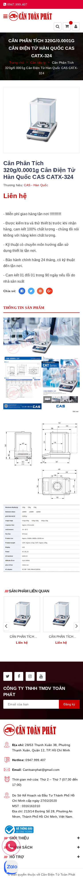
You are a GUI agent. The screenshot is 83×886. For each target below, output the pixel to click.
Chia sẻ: (9, 291)
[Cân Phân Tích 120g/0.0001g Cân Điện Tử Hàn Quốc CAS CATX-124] (61, 614)
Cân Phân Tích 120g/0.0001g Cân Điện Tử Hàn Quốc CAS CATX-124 (61, 637)
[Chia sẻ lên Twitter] (31, 291)
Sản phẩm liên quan (29, 591)
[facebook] (18, 676)
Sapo (52, 880)
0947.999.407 (35, 760)
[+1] (49, 291)
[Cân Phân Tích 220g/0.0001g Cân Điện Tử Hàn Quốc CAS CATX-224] (22, 614)
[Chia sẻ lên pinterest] (40, 291)
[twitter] (7, 676)
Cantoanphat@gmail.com (41, 769)
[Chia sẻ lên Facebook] (22, 291)
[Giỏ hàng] (67, 27)
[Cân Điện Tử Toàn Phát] (30, 16)
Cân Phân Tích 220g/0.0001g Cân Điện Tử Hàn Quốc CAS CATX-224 (21, 637)
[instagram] (30, 676)
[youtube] (41, 676)
